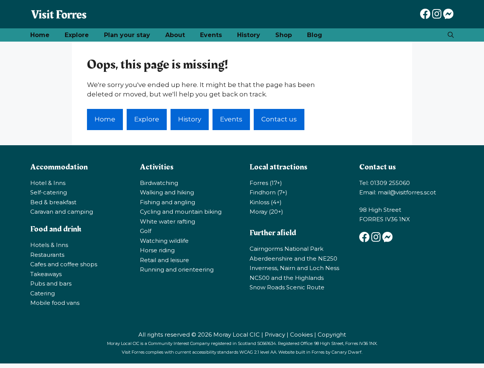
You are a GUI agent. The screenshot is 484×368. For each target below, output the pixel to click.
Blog (314, 35)
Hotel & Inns (47, 182)
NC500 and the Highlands (287, 277)
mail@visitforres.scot (407, 192)
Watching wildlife (164, 240)
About (175, 35)
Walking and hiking (167, 192)
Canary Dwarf (346, 352)
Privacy (275, 334)
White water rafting (167, 221)
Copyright (332, 334)
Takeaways (46, 274)
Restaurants (47, 254)
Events (211, 35)
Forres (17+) (266, 182)
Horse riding (157, 250)
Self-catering (48, 192)
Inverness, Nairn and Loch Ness (294, 268)
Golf (145, 230)
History (248, 35)
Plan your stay (127, 35)
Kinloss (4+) (266, 202)
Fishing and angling (167, 202)
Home (40, 35)
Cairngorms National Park (286, 248)
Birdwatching (159, 182)
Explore (77, 35)
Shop (283, 35)
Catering (42, 293)
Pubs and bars (50, 283)
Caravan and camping (61, 211)
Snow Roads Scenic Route (287, 287)
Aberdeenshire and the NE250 (293, 258)
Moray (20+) (266, 211)
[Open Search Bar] (450, 35)
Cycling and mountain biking (181, 211)
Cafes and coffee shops (63, 264)
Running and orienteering (177, 269)
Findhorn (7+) (268, 192)
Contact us (279, 119)
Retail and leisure (164, 260)
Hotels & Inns (49, 244)
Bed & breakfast (53, 202)
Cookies (301, 334)
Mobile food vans (54, 302)
